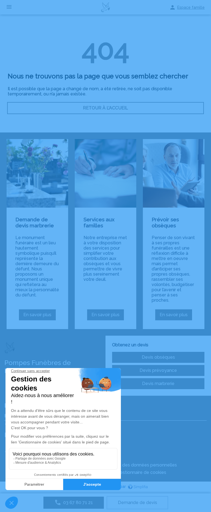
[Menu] (9, 7)
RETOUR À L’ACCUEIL (105, 108)
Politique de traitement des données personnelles (125, 465)
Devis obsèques (158, 357)
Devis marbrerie (158, 383)
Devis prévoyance (158, 370)
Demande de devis (137, 502)
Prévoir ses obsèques (165, 222)
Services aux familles (99, 222)
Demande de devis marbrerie (34, 222)
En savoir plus (39, 316)
